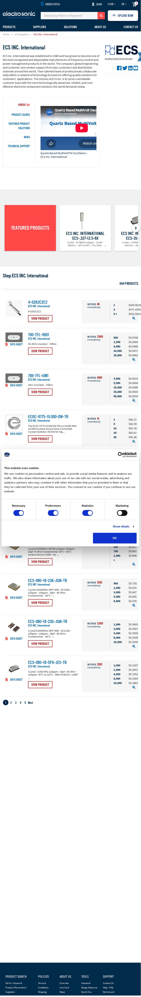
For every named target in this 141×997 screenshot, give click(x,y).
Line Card (64, 987)
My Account (108, 992)
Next (30, 703)
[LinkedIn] (130, 68)
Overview (64, 983)
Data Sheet (16, 344)
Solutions (70, 27)
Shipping (42, 992)
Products (9, 27)
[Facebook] (119, 68)
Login (99, 4)
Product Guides (21, 114)
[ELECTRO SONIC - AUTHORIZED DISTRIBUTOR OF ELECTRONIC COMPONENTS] (19, 15)
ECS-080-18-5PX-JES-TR (47, 662)
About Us (100, 27)
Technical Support (19, 146)
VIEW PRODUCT (40, 318)
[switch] (53, 513)
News (27, 137)
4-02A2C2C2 (37, 302)
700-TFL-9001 (38, 335)
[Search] (101, 15)
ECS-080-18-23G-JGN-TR (47, 621)
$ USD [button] (110, 4)
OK (115, 538)
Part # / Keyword (14, 983)
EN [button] (123, 4)
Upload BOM (125, 15)
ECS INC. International (39, 306)
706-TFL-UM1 (38, 375)
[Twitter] (124, 68)
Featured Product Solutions (19, 126)
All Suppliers (21, 34)
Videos (22, 105)
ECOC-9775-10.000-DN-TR (48, 416)
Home (6, 34)
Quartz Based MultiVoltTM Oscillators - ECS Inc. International (64, 155)
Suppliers (10, 992)
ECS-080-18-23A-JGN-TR (47, 580)
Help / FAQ (108, 987)
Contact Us (131, 27)
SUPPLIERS (39, 27)
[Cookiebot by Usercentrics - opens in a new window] (121, 454)
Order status (52, 4)
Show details (121, 526)
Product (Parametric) (16, 987)
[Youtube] (135, 68)
